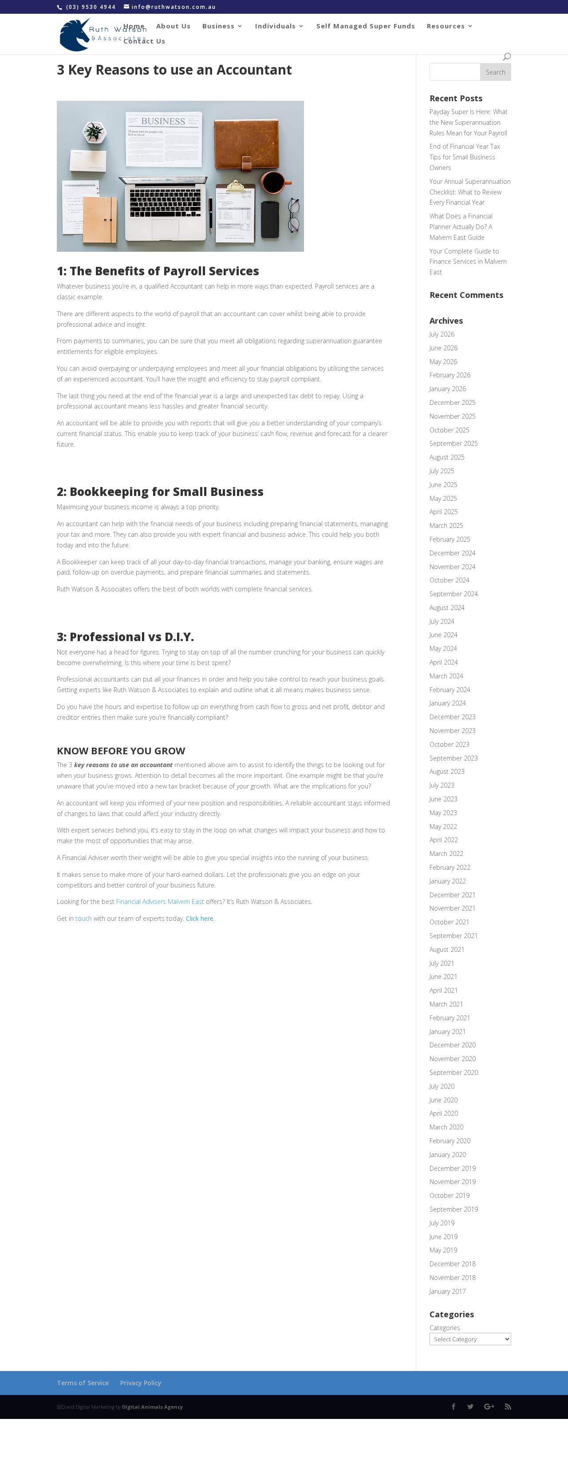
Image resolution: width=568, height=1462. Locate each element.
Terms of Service (83, 1383)
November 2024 (453, 567)
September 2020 (454, 1072)
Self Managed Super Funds (365, 26)
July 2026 (442, 334)
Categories (445, 1327)
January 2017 (448, 1291)
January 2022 (448, 881)
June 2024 (444, 634)
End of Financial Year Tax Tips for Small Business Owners (465, 157)
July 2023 (442, 785)
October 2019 (449, 1195)
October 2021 (449, 922)
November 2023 (453, 730)
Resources (446, 26)
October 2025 (449, 430)
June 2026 (444, 348)
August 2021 (447, 949)
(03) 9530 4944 (92, 7)
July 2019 (442, 1223)
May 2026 (443, 361)
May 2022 (443, 826)
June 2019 (444, 1236)
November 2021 (453, 908)
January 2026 (448, 388)
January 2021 (448, 1031)
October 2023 (449, 744)
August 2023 (447, 771)
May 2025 (443, 498)
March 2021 (446, 1004)
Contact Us (144, 41)
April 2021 (444, 990)
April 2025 (444, 511)
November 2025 (453, 416)
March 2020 (446, 1127)
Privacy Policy (141, 1383)
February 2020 (450, 1141)
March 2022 (446, 853)
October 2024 (449, 580)
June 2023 (444, 799)
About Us (173, 26)
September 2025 (454, 443)
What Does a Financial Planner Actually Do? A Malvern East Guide (461, 227)
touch (83, 918)
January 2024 (448, 703)
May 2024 (443, 648)
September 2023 (454, 758)
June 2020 (444, 1100)
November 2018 (453, 1277)
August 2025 (447, 457)
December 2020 (453, 1045)
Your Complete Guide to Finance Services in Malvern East (468, 262)
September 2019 (454, 1209)
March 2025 (446, 525)
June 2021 (444, 976)
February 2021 (450, 1018)
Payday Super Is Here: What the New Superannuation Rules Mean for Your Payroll (469, 122)
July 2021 (442, 963)
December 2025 (453, 402)
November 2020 (453, 1058)
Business (218, 26)
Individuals (275, 26)
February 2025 (450, 539)
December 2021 (453, 895)
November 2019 (453, 1181)
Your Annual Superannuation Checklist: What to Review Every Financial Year (470, 192)
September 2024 (454, 594)
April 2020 (444, 1113)
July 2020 (442, 1086)
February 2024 (450, 689)
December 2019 (453, 1168)
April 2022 (444, 840)
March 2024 (446, 676)
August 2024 (447, 607)
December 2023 (453, 717)
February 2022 (450, 867)
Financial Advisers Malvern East (160, 901)
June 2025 (444, 484)
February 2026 (450, 375)
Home (134, 26)
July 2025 (442, 471)
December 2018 (453, 1264)
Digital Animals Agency (152, 1406)
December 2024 (453, 553)
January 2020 (448, 1154)
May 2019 (443, 1250)
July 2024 (442, 621)
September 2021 (454, 935)
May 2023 (443, 812)
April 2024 (444, 662)
